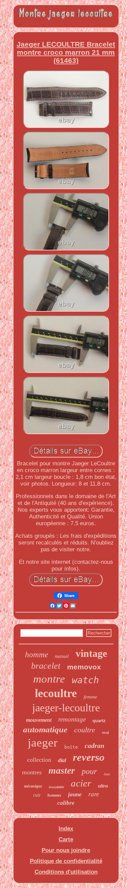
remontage (72, 719)
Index (66, 828)
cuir (37, 795)
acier (81, 783)
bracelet (45, 666)
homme (36, 654)
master (61, 770)
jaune (75, 794)
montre (49, 679)
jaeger (43, 742)
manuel (62, 656)
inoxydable (56, 787)
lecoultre (56, 693)
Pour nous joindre (66, 850)
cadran (94, 745)
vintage (91, 653)
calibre (66, 803)
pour (89, 771)
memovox (84, 667)
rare (93, 794)
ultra (103, 786)
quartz (99, 720)
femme (90, 697)
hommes (54, 795)
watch (85, 680)
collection (39, 759)
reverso (89, 757)
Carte (66, 839)
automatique (45, 729)
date (107, 774)
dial (62, 760)
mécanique (33, 786)
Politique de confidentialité (66, 861)
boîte (71, 747)
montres (32, 772)
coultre (84, 730)
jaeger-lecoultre (66, 708)
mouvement (38, 720)
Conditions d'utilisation (66, 872)
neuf (105, 732)
